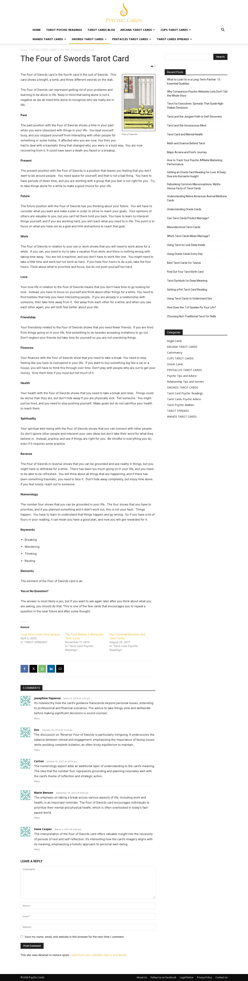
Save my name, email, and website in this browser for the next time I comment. (74, 936)
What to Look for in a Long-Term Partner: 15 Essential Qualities (193, 81)
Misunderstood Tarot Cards (183, 227)
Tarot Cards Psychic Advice (184, 399)
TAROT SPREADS (178, 411)
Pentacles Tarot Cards (130, 39)
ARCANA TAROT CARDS (182, 347)
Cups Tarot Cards (174, 30)
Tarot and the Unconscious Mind (186, 125)
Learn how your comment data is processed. (99, 955)
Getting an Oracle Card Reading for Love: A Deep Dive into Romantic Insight (196, 174)
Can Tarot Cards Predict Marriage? (188, 218)
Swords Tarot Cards (87, 39)
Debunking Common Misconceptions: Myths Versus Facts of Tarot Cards (193, 186)
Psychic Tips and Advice (182, 376)
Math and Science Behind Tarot (186, 143)
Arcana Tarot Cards (136, 30)
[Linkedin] (51, 669)
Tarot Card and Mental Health (185, 134)
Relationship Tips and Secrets (185, 381)
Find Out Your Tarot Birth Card (185, 271)
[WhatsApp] (42, 669)
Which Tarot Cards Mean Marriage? (188, 236)
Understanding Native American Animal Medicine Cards (197, 198)
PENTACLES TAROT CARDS (184, 370)
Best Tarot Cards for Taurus (184, 262)
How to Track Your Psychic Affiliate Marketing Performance (194, 162)
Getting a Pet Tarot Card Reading (187, 289)
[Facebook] (24, 669)
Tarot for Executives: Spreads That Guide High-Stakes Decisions (195, 105)
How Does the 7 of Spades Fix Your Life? (191, 307)
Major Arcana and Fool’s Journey (187, 152)
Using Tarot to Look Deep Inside (186, 245)
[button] (222, 30)
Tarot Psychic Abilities (180, 405)
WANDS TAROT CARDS (182, 416)
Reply (37, 718)
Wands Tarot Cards (48, 39)
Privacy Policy (204, 977)
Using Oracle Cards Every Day (185, 253)
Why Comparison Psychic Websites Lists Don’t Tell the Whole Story (197, 93)
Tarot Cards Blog (101, 30)
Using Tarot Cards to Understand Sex (189, 298)
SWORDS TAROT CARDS (44, 49)
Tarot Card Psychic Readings (185, 393)
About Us (142, 977)
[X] (33, 669)
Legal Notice (186, 977)
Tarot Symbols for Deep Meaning (187, 280)
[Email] (60, 669)
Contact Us (221, 977)
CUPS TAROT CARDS (180, 358)
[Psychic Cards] (124, 13)
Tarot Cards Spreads (173, 39)
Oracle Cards (175, 364)
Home (37, 30)
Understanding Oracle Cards (184, 209)
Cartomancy (174, 352)
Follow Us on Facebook (163, 977)
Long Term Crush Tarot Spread (40, 634)
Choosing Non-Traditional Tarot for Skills (191, 316)
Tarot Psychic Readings (64, 30)
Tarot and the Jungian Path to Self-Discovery (194, 116)
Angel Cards (174, 341)
